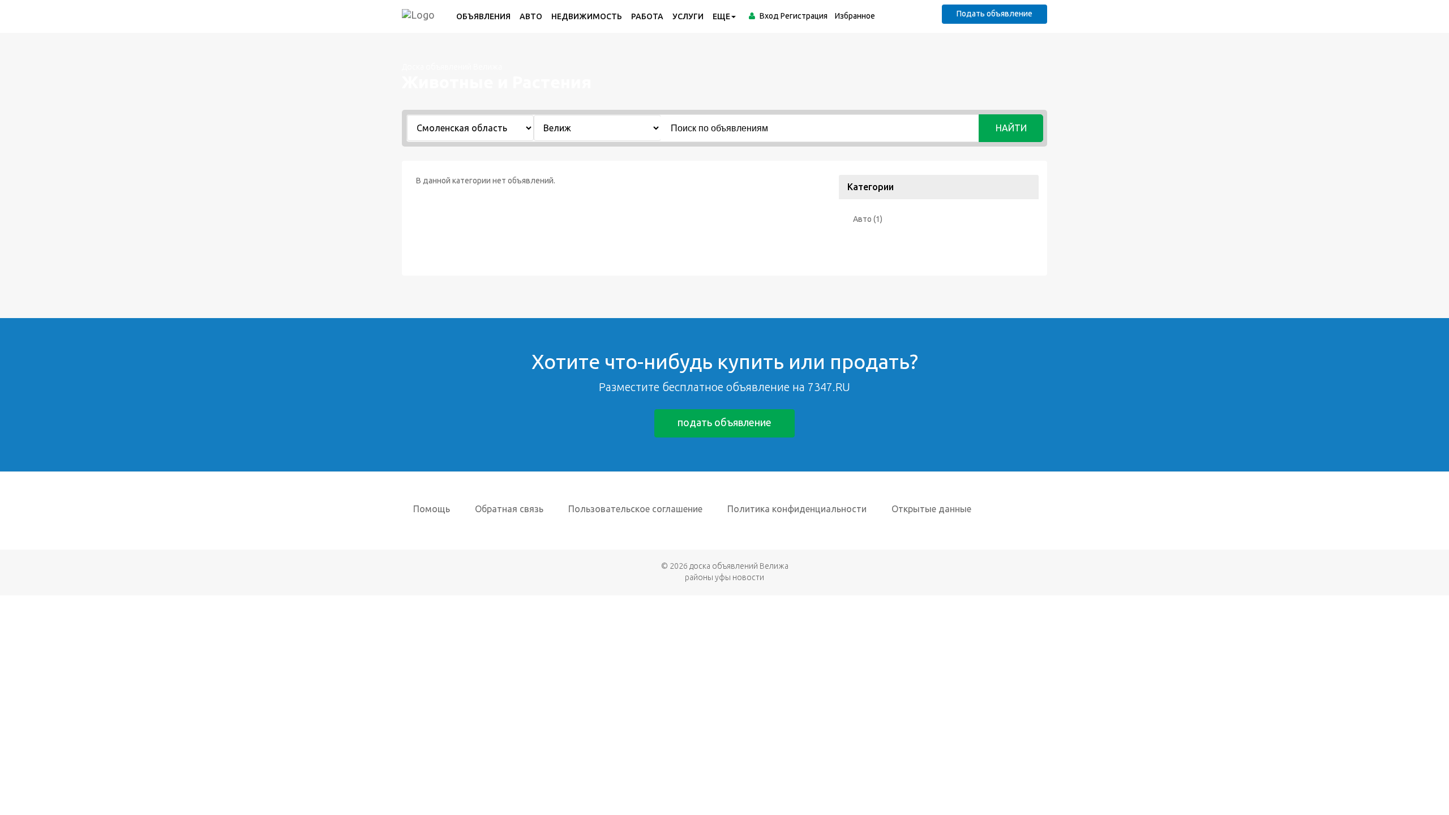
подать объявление (724, 422)
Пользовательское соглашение (635, 509)
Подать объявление (994, 13)
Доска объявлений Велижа (452, 66)
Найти (1011, 128)
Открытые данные (931, 509)
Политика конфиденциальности (797, 509)
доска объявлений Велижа (738, 565)
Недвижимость (586, 16)
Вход (769, 15)
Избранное (855, 15)
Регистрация (804, 15)
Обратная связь (509, 509)
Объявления (483, 16)
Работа (647, 16)
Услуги (688, 16)
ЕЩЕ (721, 16)
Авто (531, 16)
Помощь (431, 509)
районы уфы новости (724, 577)
